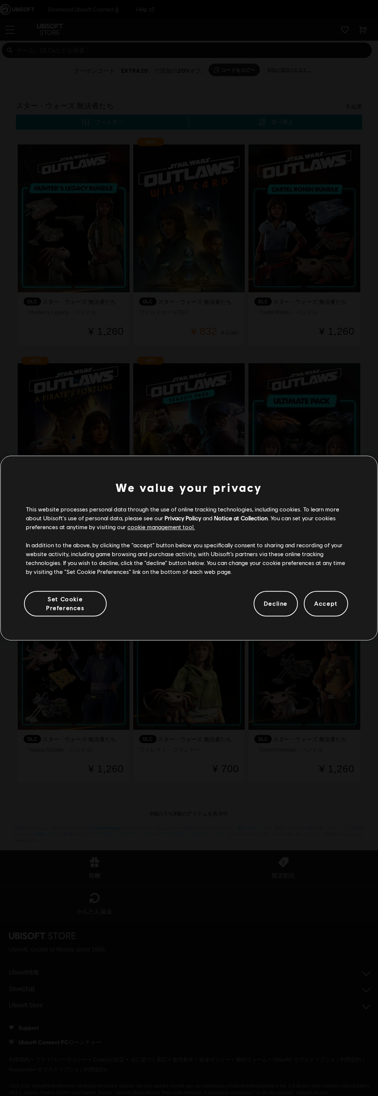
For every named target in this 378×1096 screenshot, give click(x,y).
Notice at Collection (241, 517)
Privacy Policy (183, 517)
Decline (276, 603)
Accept (326, 603)
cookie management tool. (161, 527)
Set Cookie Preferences (65, 603)
